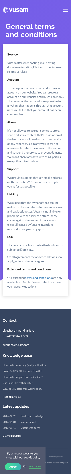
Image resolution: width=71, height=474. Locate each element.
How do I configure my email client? (23, 377)
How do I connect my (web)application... (25, 365)
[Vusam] (15, 11)
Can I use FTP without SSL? (18, 382)
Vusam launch (19, 422)
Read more (35, 466)
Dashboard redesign (23, 416)
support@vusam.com (16, 344)
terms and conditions (38, 277)
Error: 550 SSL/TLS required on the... (23, 371)
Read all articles (12, 396)
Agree (13, 466)
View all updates (12, 435)
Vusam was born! (21, 427)
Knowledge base (56, 457)
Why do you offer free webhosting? (22, 388)
